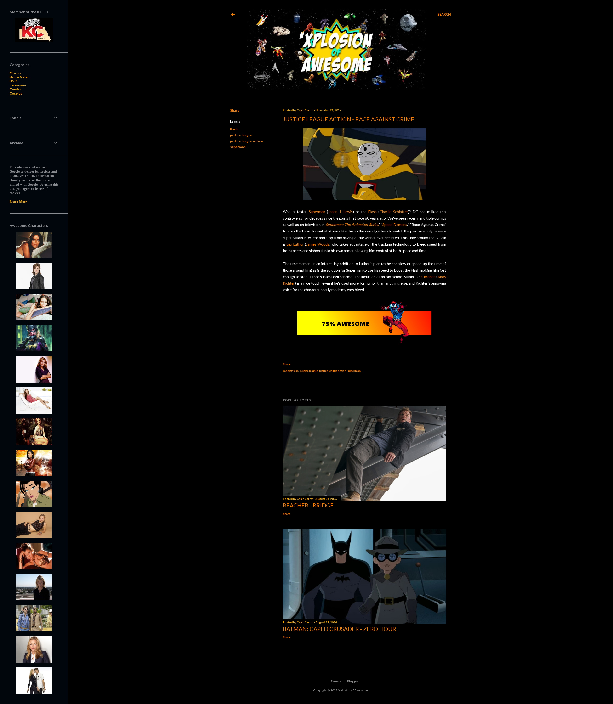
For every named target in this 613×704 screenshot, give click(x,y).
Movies (15, 73)
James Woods (317, 244)
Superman (317, 211)
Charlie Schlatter (394, 211)
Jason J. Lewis (340, 211)
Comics (15, 89)
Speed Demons (394, 224)
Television (18, 85)
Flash (372, 211)
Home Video (19, 77)
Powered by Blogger (344, 681)
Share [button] (234, 110)
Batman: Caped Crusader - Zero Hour (339, 628)
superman (238, 147)
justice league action (246, 141)
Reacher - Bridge (308, 505)
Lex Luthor (295, 244)
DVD (13, 81)
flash (234, 129)
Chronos (428, 276)
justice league (241, 135)
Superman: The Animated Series (352, 224)
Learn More (18, 201)
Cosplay (16, 93)
